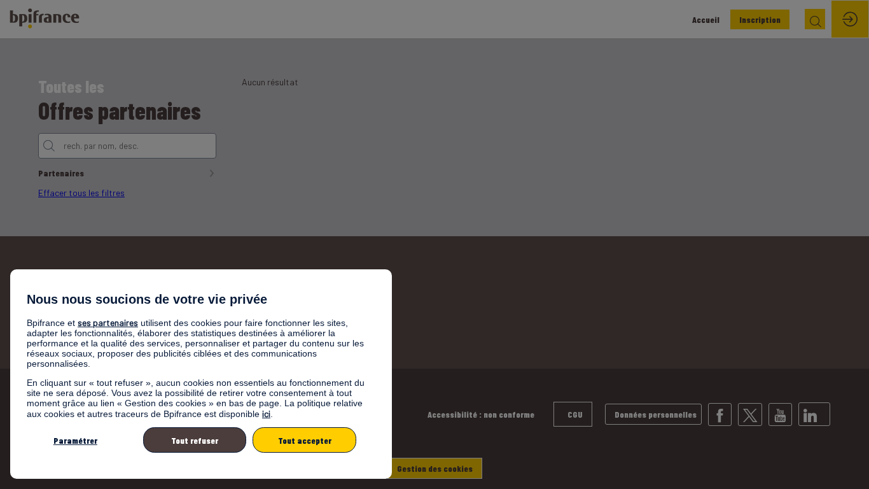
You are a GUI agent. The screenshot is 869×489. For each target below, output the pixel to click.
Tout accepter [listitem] (304, 440)
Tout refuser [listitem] (194, 440)
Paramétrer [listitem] (75, 440)
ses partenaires (108, 322)
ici (266, 413)
